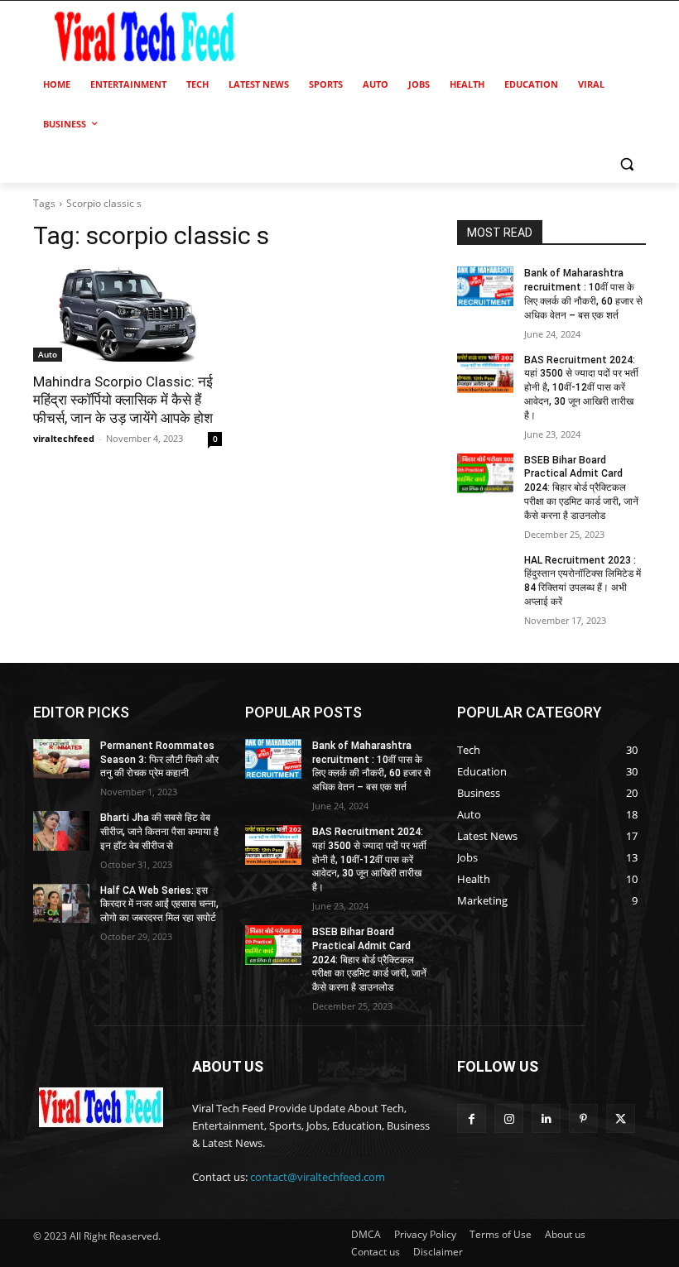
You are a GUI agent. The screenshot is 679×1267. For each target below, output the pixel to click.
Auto (47, 354)
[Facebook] (471, 1118)
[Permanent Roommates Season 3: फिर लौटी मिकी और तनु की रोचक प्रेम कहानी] (61, 759)
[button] (626, 164)
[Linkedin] (546, 1118)
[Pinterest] (583, 1118)
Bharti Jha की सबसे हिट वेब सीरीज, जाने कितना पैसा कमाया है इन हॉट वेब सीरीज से (159, 832)
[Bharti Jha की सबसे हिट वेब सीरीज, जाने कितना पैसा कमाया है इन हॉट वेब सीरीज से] (61, 831)
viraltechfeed (63, 438)
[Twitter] (620, 1118)
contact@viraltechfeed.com (317, 1176)
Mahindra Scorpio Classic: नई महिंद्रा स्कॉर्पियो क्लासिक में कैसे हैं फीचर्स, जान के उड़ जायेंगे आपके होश (123, 399)
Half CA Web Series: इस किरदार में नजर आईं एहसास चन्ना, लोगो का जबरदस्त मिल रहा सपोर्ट (159, 904)
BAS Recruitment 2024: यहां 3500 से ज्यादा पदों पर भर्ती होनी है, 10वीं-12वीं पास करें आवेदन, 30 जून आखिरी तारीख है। (581, 387)
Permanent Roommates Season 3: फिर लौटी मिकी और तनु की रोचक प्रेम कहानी (159, 760)
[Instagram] (508, 1118)
